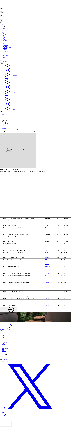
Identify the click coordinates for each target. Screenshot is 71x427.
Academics (3, 29)
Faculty (4, 37)
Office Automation (5, 51)
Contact (3, 337)
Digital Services (5, 50)
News (13, 103)
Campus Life (3, 336)
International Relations (6, 55)
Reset (1, 11)
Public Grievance (4, 351)
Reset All (2, 8)
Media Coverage (4, 128)
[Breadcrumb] (0, 126)
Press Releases (3, 338)
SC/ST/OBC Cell (5, 48)
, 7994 (7, 359)
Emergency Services (5, 45)
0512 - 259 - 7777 (6, 360)
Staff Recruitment (5, 40)
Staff (3, 38)
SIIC (3, 35)
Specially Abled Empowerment (7, 47)
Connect (3, 118)
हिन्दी (2, 24)
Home (2, 27)
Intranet (3, 350)
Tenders (4, 58)
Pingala (4, 52)
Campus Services (5, 46)
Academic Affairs (5, 30)
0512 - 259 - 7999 (5, 359)
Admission (14, 69)
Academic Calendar (5, 31)
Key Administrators (5, 43)
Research (3, 32)
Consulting (3, 335)
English (3, 412)
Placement (4, 57)
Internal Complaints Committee (5, 343)
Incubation (3, 115)
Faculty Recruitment (5, 39)
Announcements (15, 75)
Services (3, 117)
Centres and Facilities (5, 34)
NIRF (2, 334)
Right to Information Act (5, 348)
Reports (3, 341)
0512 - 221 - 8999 (5, 361)
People (2, 116)
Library (4, 53)
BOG (4, 42)
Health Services (5, 49)
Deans (4, 44)
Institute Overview (5, 28)
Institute (3, 333)
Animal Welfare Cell (4, 342)
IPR (3, 36)
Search (1, 61)
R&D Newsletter (5, 33)
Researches (14, 109)
